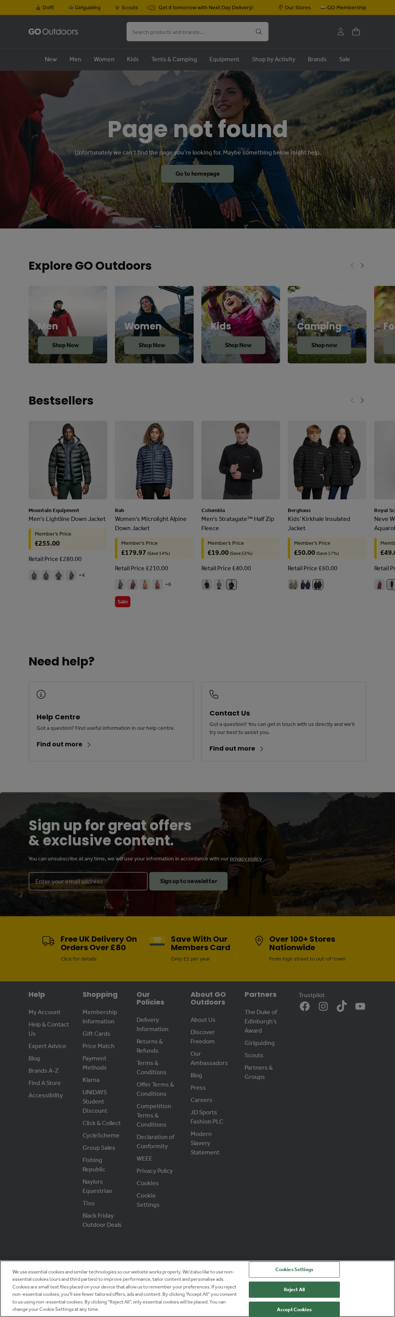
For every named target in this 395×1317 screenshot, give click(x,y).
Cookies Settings (294, 1270)
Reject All (294, 1289)
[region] (197, 1288)
